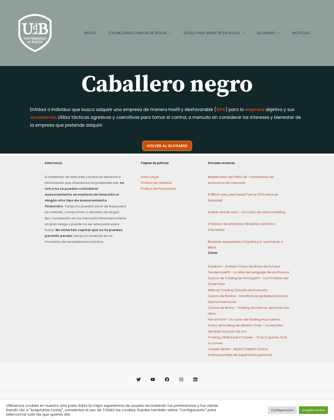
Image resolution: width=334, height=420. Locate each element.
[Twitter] (138, 379)
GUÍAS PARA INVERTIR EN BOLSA (211, 32)
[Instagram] (181, 379)
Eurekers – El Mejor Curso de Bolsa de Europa (244, 266)
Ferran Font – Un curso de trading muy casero (244, 319)
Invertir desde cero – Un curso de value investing (246, 212)
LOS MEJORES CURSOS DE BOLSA (137, 32)
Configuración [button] (282, 410)
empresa (254, 109)
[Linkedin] (195, 379)
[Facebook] (167, 379)
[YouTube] (153, 379)
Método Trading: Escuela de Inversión (237, 290)
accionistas (43, 117)
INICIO (90, 32)
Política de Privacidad (158, 188)
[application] (169, 33)
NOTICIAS (301, 32)
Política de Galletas (156, 182)
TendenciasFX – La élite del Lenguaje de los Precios (248, 272)
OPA (220, 109)
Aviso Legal (150, 177)
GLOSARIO (266, 32)
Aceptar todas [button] (313, 410)
